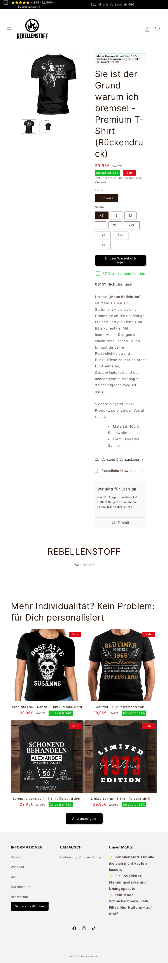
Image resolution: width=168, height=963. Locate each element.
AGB (14, 877)
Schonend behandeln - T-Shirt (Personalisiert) (47, 798)
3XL (103, 235)
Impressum (19, 897)
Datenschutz (21, 887)
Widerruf (17, 867)
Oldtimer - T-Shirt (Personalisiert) (121, 707)
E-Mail (122, 522)
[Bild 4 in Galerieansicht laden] (45, 127)
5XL (103, 245)
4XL (120, 235)
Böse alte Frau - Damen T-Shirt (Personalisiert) (47, 707)
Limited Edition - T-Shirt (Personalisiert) (120, 798)
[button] (9, 29)
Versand (100, 182)
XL (115, 225)
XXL (132, 225)
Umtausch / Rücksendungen (81, 857)
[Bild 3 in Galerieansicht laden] (29, 127)
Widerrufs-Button (29, 906)
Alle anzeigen (84, 819)
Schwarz (107, 198)
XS (102, 215)
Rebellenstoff (89, 956)
